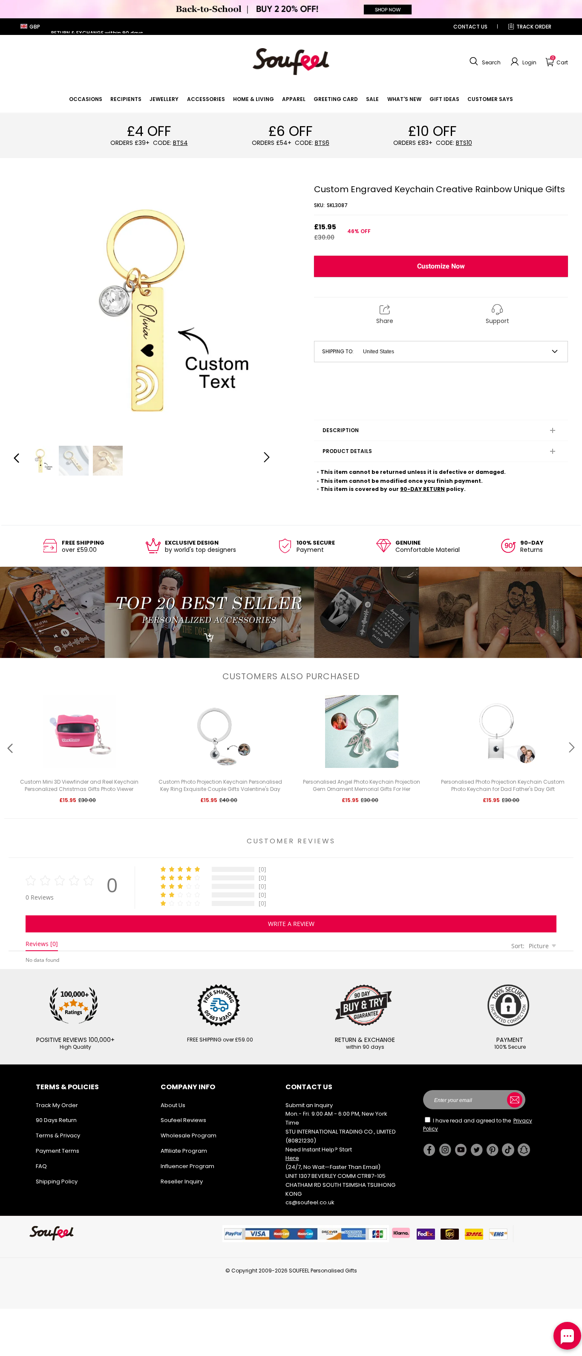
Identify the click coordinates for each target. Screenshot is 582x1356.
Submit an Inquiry (309, 1105)
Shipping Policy (57, 1181)
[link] (85, 99)
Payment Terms (57, 1151)
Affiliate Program (184, 1151)
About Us (173, 1105)
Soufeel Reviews (183, 1120)
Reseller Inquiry (182, 1181)
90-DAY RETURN (422, 489)
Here (292, 1158)
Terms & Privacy (58, 1135)
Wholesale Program (188, 1135)
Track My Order (57, 1105)
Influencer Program (187, 1166)
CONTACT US (470, 26)
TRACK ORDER (533, 26)
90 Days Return (56, 1120)
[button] (484, 62)
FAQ (41, 1166)
